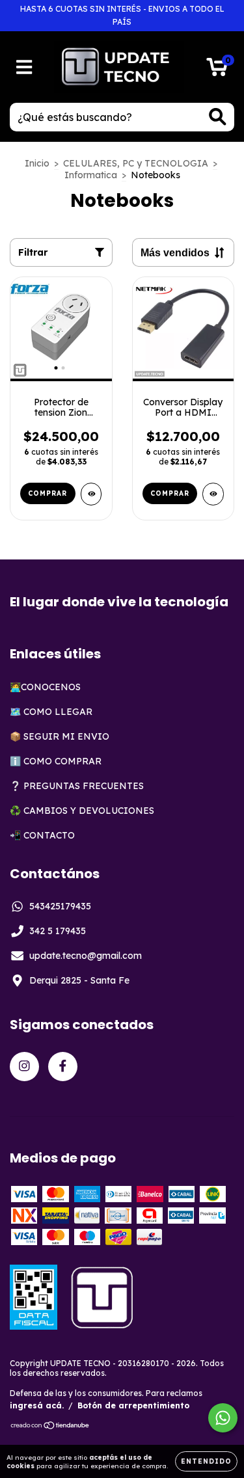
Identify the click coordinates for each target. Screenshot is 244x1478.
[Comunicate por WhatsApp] (222, 1417)
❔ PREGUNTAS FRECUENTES (77, 786)
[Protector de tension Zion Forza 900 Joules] (91, 494)
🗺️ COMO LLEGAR (51, 712)
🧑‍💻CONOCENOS (45, 687)
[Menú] (24, 67)
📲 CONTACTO (42, 835)
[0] (217, 70)
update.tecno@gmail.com (85, 955)
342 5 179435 (57, 931)
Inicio (37, 163)
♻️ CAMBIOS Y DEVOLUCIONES (82, 810)
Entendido (206, 1461)
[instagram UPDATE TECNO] (24, 1066)
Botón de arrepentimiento (133, 1405)
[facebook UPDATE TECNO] (62, 1066)
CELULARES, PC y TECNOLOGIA (135, 163)
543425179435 (60, 906)
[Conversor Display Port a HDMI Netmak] (213, 494)
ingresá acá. (37, 1405)
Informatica (90, 175)
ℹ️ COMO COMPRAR (56, 761)
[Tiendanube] (50, 1427)
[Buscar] (217, 116)
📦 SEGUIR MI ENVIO (59, 736)
